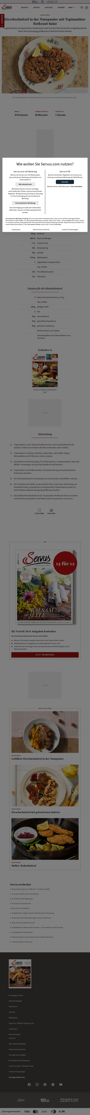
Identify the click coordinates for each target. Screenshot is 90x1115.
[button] (65, 182)
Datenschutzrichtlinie (41, 229)
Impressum (16, 229)
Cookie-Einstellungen (70, 229)
